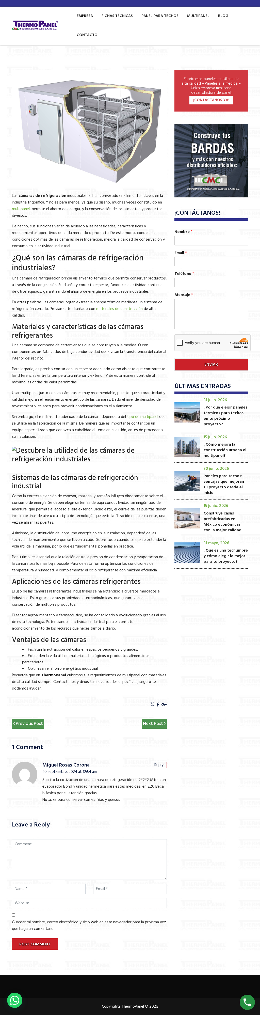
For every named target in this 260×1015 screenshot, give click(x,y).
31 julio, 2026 (215, 400)
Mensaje (183, 295)
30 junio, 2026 (216, 468)
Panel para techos (159, 16)
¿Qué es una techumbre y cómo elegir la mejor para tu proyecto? (226, 556)
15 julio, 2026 (215, 437)
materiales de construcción (119, 309)
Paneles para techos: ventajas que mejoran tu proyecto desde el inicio (224, 484)
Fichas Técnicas (117, 16)
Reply (159, 765)
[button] (14, 1000)
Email (180, 253)
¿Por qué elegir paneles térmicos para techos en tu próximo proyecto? (225, 416)
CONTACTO (87, 35)
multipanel (21, 209)
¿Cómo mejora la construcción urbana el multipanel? (225, 450)
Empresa (85, 16)
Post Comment (35, 944)
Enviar (211, 364)
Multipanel (198, 16)
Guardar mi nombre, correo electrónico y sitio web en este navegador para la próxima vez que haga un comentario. (89, 925)
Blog (223, 16)
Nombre (183, 232)
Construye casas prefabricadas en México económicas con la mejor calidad (222, 522)
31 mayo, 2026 (216, 543)
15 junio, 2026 (216, 506)
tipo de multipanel (142, 417)
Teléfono (184, 274)
